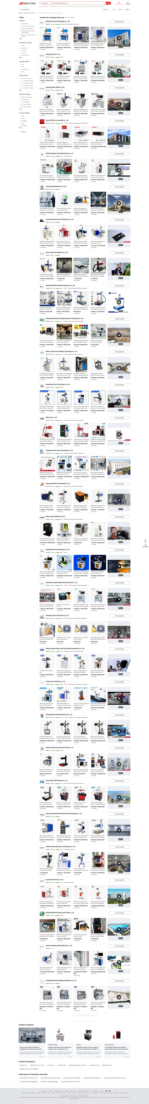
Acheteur (105, 9)
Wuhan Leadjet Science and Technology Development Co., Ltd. (65, 648)
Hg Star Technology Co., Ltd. (54, 879)
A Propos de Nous (43, 1091)
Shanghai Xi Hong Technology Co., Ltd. (58, 549)
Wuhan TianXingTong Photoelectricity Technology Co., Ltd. (64, 813)
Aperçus (102, 1091)
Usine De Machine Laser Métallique (72, 1078)
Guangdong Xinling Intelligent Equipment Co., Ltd (61, 980)
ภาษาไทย (106, 1093)
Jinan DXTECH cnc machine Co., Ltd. (57, 120)
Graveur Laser (51, 1065)
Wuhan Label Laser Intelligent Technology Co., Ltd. (61, 351)
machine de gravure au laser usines (57, 6)
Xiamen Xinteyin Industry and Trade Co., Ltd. (59, 747)
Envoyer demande (119, 21)
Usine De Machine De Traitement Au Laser (50, 1078)
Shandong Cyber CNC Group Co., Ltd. (57, 615)
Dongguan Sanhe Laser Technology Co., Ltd (59, 450)
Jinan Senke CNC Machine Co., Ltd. (57, 780)
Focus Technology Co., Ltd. (73, 1095)
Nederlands (96, 1093)
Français (53, 1093)
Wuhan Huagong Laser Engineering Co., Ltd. (59, 153)
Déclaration (50, 1091)
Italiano (74, 1093)
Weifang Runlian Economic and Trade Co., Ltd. (60, 912)
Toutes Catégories (25, 9)
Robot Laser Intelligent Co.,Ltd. (55, 516)
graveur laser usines (70, 6)
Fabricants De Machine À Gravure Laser (70, 1081)
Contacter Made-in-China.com (84, 1091)
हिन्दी (101, 1093)
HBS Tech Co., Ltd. (51, 417)
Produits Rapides (95, 1091)
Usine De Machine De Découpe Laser (28, 1078)
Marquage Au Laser (94, 1065)
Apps (120, 9)
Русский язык (81, 1093)
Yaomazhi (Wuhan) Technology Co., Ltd (58, 483)
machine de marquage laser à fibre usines (95, 6)
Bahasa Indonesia (123, 1093)
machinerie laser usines (80, 6)
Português (69, 1093)
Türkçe (110, 1093)
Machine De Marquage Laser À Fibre (78, 1065)
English (33, 1093)
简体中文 (38, 1093)
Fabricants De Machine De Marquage (29, 1081)
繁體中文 (44, 1093)
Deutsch (63, 1093)
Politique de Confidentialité (70, 1091)
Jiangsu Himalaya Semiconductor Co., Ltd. (59, 945)
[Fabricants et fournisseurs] (27, 3)
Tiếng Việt (116, 1093)
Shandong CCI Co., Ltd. (53, 54)
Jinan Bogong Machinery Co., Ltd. (56, 186)
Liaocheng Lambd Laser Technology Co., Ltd (59, 219)
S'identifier (127, 4)
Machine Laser (23, 1065)
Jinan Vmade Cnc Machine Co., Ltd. (57, 252)
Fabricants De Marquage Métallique (49, 1081)
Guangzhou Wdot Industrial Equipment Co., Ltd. (60, 285)
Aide (114, 9)
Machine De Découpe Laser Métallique (29, 1069)
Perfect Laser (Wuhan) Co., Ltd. (55, 681)
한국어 (86, 1093)
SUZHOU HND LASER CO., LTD (55, 87)
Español (58, 1093)
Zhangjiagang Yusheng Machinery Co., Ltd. (59, 714)
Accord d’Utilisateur (59, 1091)
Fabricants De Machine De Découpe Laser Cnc (115, 1078)
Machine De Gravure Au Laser (37, 1065)
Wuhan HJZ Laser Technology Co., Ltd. (58, 21)
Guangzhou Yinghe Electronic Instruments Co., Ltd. (61, 582)
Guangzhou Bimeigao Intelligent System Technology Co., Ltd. (65, 318)
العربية (91, 1093)
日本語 (48, 1093)
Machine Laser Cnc (107, 1065)
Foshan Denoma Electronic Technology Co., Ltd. (60, 846)
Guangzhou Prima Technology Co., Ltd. (58, 384)
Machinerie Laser (62, 1065)
